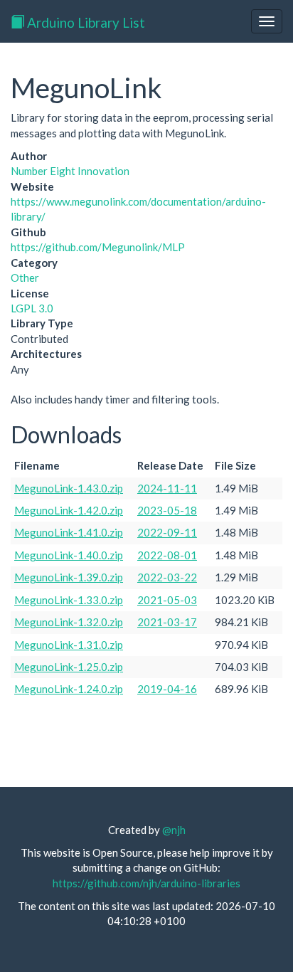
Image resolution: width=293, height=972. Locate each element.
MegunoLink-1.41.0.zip (68, 532)
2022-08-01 (167, 555)
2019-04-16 (167, 688)
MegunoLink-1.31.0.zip (68, 644)
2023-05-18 (167, 510)
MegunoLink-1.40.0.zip (68, 555)
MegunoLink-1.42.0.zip (68, 510)
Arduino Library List (84, 22)
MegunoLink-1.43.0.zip (68, 488)
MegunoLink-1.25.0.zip (68, 666)
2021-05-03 (167, 599)
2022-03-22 (167, 577)
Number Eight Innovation (70, 170)
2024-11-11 (167, 488)
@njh (174, 829)
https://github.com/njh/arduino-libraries (146, 883)
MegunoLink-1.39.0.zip (68, 577)
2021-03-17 (167, 622)
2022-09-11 (167, 532)
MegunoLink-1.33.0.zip (68, 599)
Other (25, 277)
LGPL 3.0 (32, 308)
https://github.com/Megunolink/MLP (98, 247)
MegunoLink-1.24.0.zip (68, 688)
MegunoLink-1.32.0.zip (68, 622)
